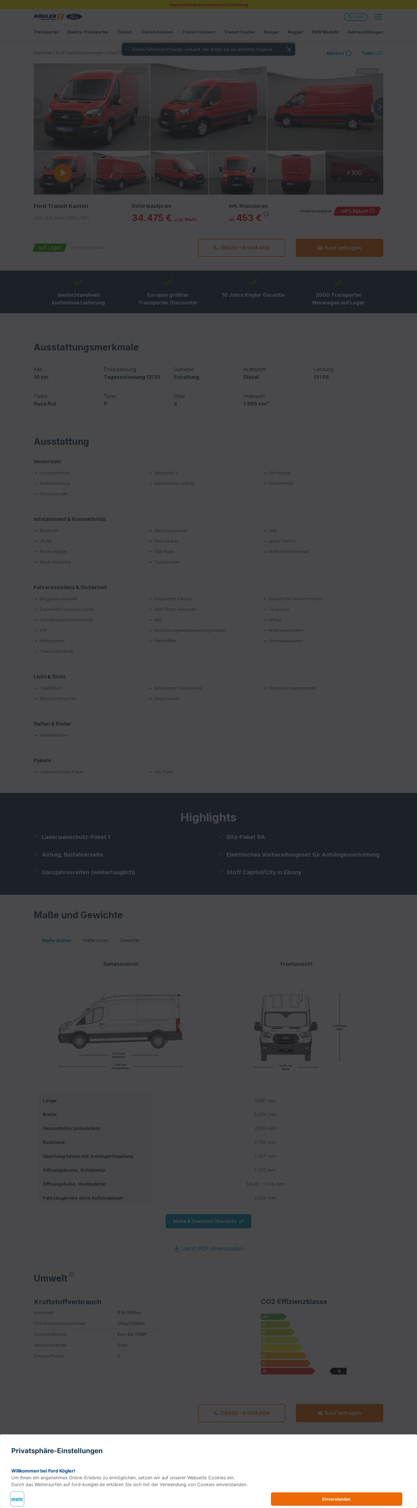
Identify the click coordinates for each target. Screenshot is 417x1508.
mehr (17, 1499)
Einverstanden (336, 1499)
